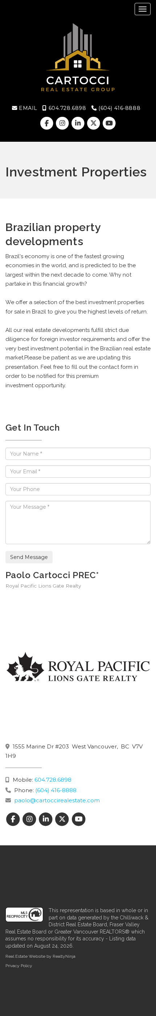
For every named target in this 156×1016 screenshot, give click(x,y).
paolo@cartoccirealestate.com (57, 800)
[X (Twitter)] (94, 123)
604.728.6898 (66, 108)
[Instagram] (63, 123)
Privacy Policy (18, 965)
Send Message (29, 557)
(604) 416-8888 (118, 108)
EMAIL (27, 108)
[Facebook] (47, 123)
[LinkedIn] (78, 123)
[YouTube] (109, 123)
